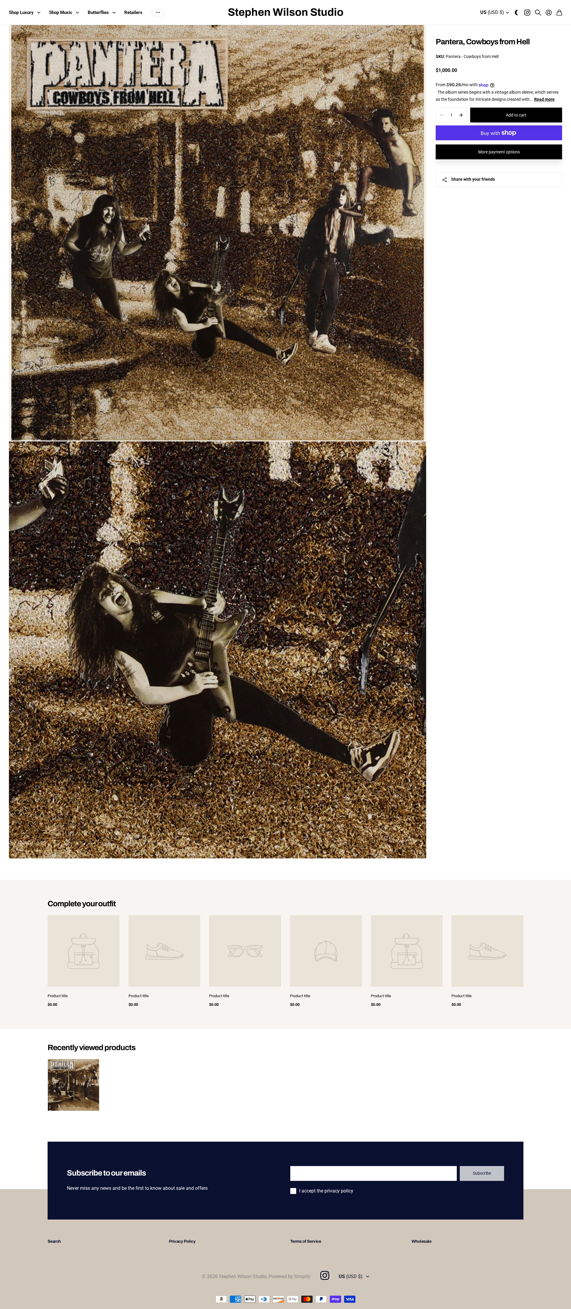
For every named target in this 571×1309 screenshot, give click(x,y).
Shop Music (60, 12)
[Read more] (527, 12)
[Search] (538, 12)
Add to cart (516, 115)
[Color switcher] (517, 12)
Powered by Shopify (289, 1276)
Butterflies (98, 12)
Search (54, 1241)
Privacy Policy (182, 1241)
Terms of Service (305, 1241)
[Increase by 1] (461, 115)
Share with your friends (473, 179)
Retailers (133, 12)
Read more (544, 99)
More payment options (499, 152)
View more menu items (158, 12)
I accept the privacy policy (326, 1191)
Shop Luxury (21, 12)
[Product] (84, 951)
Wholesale (421, 1241)
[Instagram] (324, 1275)
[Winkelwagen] (559, 12)
